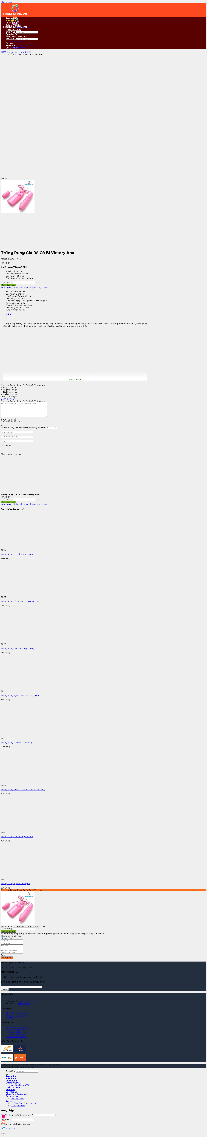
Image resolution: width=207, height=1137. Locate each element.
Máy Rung (11, 20)
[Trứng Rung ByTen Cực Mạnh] (37, 877)
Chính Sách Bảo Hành (16, 1032)
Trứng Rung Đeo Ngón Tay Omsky (17, 648)
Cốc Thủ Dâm (17, 41)
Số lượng (8, 282)
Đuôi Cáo (10, 32)
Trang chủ (7, 52)
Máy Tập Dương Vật (20, 27)
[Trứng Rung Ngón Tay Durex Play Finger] (19, 689)
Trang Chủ (11, 18)
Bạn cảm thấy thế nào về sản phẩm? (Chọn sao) (23, 428)
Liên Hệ (9, 1018)
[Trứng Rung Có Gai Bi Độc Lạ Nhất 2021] (37, 595)
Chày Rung (11, 23)
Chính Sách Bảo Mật (15, 1030)
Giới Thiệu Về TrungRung (18, 1013)
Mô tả (9, 314)
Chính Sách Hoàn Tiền (16, 1034)
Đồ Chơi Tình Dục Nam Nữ (23, 45)
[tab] (78, 314)
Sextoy (9, 43)
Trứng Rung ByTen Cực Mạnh (15, 884)
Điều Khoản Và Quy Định (18, 1027)
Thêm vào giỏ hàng (8, 285)
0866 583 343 (27, 1001)
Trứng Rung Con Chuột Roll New (17, 554)
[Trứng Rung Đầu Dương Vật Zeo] (19, 830)
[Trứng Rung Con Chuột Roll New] (37, 548)
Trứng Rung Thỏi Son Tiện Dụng (17, 742)
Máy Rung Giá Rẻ (23, 52)
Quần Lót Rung (13, 29)
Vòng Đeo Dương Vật (16, 36)
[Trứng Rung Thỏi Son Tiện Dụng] (37, 736)
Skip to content (8, 2)
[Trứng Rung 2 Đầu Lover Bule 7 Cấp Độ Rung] (37, 783)
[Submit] (7, 1074)
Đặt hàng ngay (7, 958)
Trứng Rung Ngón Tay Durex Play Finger (21, 695)
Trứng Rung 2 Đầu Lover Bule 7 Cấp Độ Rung (23, 789)
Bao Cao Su (11, 34)
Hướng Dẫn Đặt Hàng (16, 1015)
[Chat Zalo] (3, 1127)
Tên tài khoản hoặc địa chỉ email (17, 1115)
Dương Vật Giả (13, 25)
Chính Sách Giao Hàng (16, 1036)
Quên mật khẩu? (9, 1128)
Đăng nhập (26, 1124)
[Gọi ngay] (3, 1116)
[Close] (2, 450)
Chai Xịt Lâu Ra (18, 48)
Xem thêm (74, 379)
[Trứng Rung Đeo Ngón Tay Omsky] (19, 642)
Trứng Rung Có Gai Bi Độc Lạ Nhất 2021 (20, 601)
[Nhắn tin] (3, 1122)
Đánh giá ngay (8, 399)
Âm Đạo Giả (12, 39)
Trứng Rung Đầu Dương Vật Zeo (17, 836)
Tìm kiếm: (10, 1071)
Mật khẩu (6, 1119)
